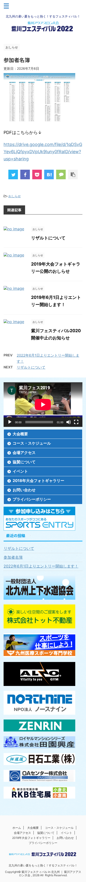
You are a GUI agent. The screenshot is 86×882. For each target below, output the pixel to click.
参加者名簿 (13, 557)
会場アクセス (24, 452)
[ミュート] (68, 422)
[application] (43, 404)
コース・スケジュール (32, 443)
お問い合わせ (24, 489)
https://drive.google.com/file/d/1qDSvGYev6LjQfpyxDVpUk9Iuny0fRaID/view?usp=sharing (43, 151)
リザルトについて (48, 237)
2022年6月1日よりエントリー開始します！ (41, 566)
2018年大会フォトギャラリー (38, 480)
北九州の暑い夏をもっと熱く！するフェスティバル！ (43, 865)
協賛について (24, 461)
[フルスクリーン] (76, 422)
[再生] (9, 422)
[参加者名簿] (49, 174)
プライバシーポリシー (32, 499)
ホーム (16, 828)
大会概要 (20, 433)
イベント (20, 471)
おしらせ (14, 196)
